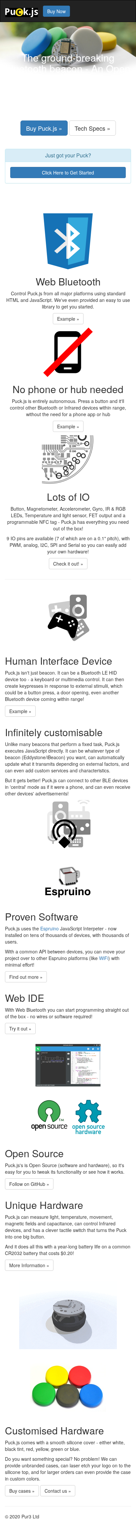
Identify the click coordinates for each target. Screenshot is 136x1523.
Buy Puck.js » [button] (44, 128)
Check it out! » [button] (68, 563)
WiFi (103, 958)
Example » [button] (68, 318)
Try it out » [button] (20, 1028)
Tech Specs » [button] (92, 128)
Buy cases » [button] (22, 1490)
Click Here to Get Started (68, 172)
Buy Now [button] (56, 11)
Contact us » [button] (58, 1490)
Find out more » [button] (26, 977)
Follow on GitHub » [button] (29, 1184)
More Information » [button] (29, 1265)
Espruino (49, 928)
